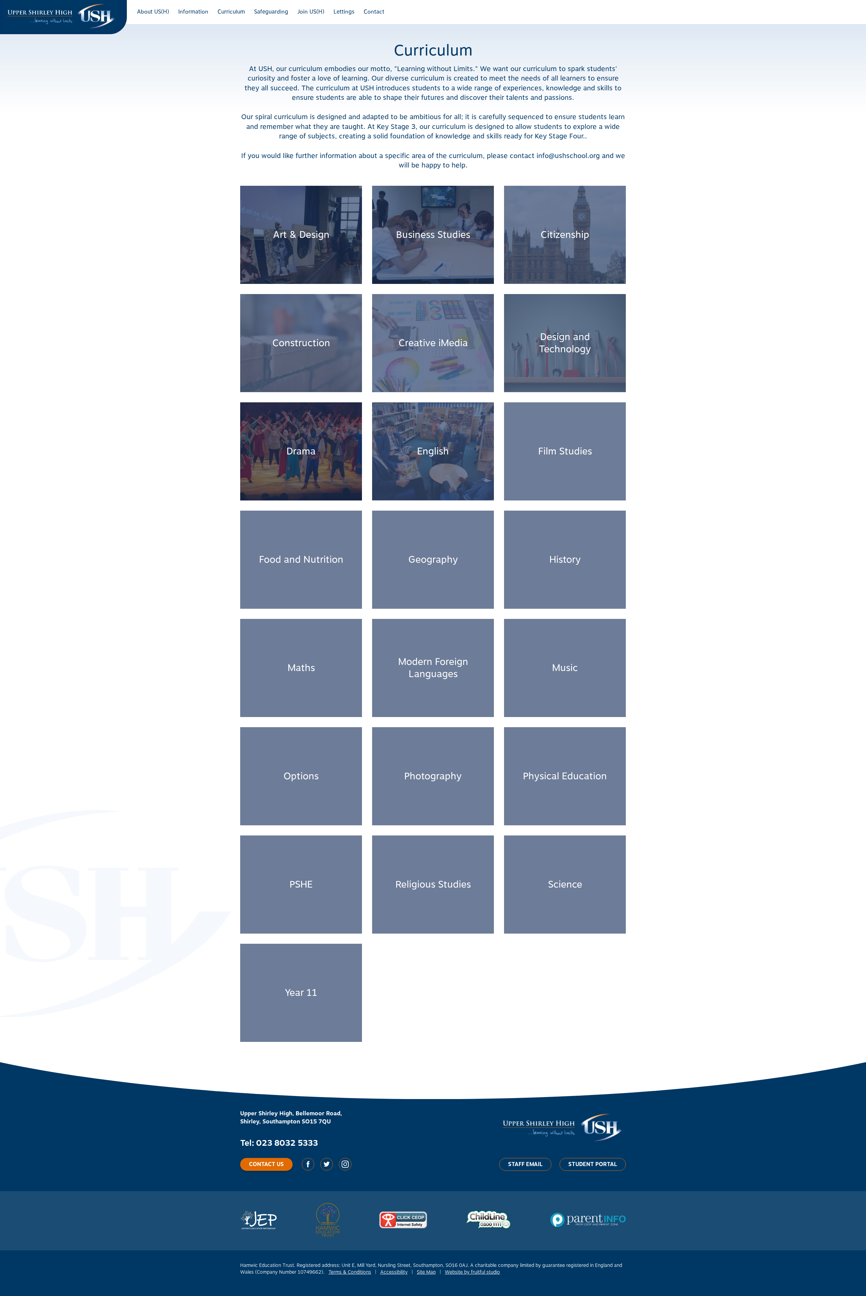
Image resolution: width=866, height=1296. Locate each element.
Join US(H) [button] (310, 12)
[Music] (565, 668)
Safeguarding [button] (271, 12)
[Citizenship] (565, 235)
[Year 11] (301, 993)
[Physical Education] (565, 776)
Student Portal (592, 1164)
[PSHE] (301, 884)
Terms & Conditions (349, 1272)
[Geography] (433, 560)
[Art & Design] (301, 235)
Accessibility (394, 1272)
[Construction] (301, 343)
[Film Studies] (565, 451)
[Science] (565, 884)
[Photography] (433, 776)
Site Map (426, 1272)
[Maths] (301, 668)
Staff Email (525, 1164)
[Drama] (301, 451)
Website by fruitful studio (472, 1272)
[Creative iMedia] (433, 343)
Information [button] (193, 12)
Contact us (266, 1164)
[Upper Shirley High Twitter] (327, 1168)
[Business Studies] (433, 235)
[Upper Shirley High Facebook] (309, 1168)
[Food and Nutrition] (301, 560)
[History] (565, 560)
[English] (433, 451)
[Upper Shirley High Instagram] (345, 1168)
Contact (374, 12)
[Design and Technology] (565, 343)
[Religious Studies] (433, 884)
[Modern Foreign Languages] (433, 668)
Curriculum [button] (231, 12)
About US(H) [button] (153, 12)
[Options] (301, 776)
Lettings (344, 12)
